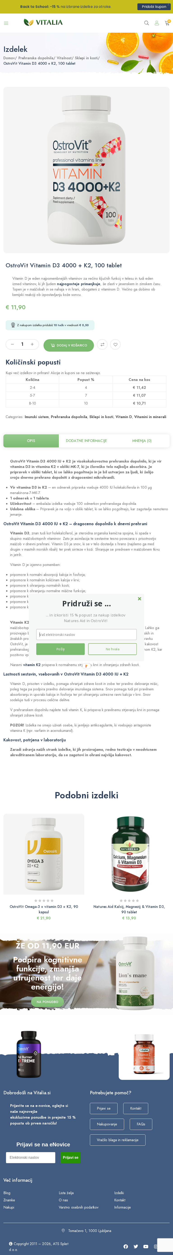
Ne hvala (112, 649)
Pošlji (60, 649)
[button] (86, 603)
